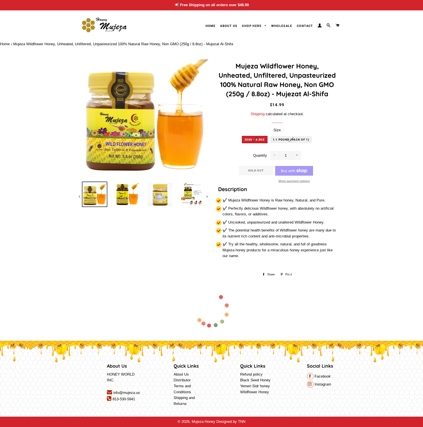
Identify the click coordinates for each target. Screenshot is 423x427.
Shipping (257, 114)
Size (277, 130)
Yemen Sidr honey (255, 386)
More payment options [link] (294, 181)
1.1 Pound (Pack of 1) (291, 139)
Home (211, 26)
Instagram (322, 384)
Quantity (260, 155)
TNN (241, 421)
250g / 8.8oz (255, 139)
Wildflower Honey (254, 392)
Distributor (182, 380)
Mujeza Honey (203, 421)
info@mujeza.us (126, 393)
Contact (305, 26)
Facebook (322, 376)
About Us (228, 26)
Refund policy (251, 374)
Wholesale (281, 26)
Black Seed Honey (255, 380)
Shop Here (252, 26)
